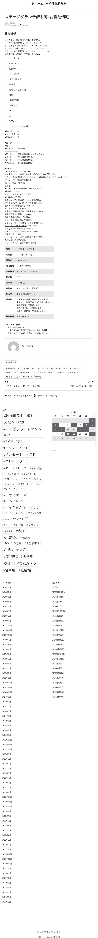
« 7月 (54, 450)
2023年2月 (6, 787)
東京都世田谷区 (59, 592)
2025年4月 (6, 664)
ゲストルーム (11, 479)
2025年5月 (6, 659)
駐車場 (10, 570)
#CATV (26, 368)
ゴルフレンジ (9, 484)
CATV (9, 422)
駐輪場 (26, 570)
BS (30, 415)
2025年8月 (6, 645)
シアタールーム (25, 484)
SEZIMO (12, 23)
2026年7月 (6, 592)
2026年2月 (6, 616)
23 (92, 434)
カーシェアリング (11, 474)
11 (62, 429)
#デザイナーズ (25, 372)
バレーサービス (34, 508)
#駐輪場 (38, 377)
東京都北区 (57, 606)
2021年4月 (6, 892)
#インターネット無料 (59, 368)
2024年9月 (6, 697)
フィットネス (34, 513)
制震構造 (26, 538)
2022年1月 (6, 849)
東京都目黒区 (58, 673)
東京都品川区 (58, 621)
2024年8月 (6, 702)
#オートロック (11, 372)
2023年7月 (6, 764)
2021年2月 (6, 902)
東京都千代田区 (59, 611)
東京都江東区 (58, 659)
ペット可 (21, 519)
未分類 (55, 587)
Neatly (59, 932)
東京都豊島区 (58, 692)
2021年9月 (6, 868)
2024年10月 (7, 692)
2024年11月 (7, 687)
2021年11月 (7, 859)
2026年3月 (6, 611)
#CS (33, 368)
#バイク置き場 (39, 372)
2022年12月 (7, 797)
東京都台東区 (58, 616)
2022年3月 (6, 840)
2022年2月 (6, 845)
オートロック (16, 468)
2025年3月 (6, 668)
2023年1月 (6, 792)
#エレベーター (75, 368)
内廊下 (23, 531)
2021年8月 (6, 873)
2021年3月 (6, 897)
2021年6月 (6, 883)
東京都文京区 (58, 635)
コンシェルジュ (32, 479)
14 (80, 429)
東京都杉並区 (58, 645)
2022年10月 (7, 807)
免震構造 (9, 531)
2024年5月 (6, 716)
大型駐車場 (32, 543)
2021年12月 (7, 854)
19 (68, 434)
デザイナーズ (16, 495)
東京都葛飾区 (58, 687)
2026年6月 (6, 597)
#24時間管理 (10, 368)
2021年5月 (6, 888)
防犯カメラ (28, 563)
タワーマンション (15, 488)
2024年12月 (7, 683)
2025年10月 (7, 635)
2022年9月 (6, 811)
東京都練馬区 (58, 678)
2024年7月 (6, 706)
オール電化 (36, 468)
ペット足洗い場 (14, 525)
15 (86, 429)
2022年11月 (7, 802)
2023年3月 (6, 783)
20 (74, 434)
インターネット (16, 448)
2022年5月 (6, 830)
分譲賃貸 (11, 537)
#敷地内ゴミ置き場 (13, 377)
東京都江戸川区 (59, 654)
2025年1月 (6, 678)
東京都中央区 (58, 597)
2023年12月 (7, 740)
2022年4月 (6, 835)
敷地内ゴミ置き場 (19, 556)
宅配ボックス (16, 549)
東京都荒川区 (58, 683)
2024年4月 (6, 721)
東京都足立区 (58, 697)
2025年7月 (6, 649)
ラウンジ (33, 525)
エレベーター (16, 461)
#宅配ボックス (72, 372)
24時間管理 (14, 415)
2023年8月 (6, 759)
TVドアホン (14, 441)
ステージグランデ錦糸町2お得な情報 (20, 243)
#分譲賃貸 (60, 372)
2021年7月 (6, 878)
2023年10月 (7, 749)
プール (6, 519)
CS (22, 422)
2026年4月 (6, 606)
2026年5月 (6, 602)
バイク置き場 (15, 507)
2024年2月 (6, 730)
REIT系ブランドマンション (22, 431)
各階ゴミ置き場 (13, 543)
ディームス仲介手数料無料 (49, 3)
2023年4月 (6, 778)
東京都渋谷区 (58, 664)
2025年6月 (6, 654)
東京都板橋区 (58, 649)
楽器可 (9, 563)
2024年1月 (6, 735)
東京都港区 (57, 668)
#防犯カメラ (27, 377)
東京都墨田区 (11, 362)
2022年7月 (6, 821)
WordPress (47, 932)
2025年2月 (6, 673)
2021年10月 (7, 864)
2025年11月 (7, 630)
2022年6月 (6, 826)
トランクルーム (14, 501)
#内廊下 (51, 372)
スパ (38, 484)
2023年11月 (7, 745)
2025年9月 (6, 640)
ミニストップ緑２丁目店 (15, 226)
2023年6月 (6, 768)
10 (55, 429)
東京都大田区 (58, 630)
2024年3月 (6, 726)
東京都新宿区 (58, 640)
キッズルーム (29, 474)
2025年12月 (7, 625)
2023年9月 (6, 754)
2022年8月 (6, 816)
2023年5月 (6, 773)
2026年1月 (6, 621)
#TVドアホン (43, 368)
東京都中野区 (58, 602)
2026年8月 (6, 587)
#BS (19, 368)
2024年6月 (6, 711)
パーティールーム (14, 513)
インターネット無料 (20, 454)
